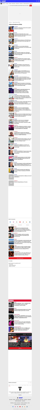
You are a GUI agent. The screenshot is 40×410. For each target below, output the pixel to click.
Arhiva (29, 402)
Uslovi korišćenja (23, 404)
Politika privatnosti (17, 404)
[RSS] (26, 222)
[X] (16, 222)
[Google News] (29, 222)
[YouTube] (20, 222)
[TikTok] (23, 222)
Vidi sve (20, 348)
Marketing (12, 402)
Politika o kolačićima (24, 402)
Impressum (18, 402)
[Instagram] (13, 222)
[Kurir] (3, 1)
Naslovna (10, 22)
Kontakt (15, 402)
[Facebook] (10, 222)
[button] (30, 382)
